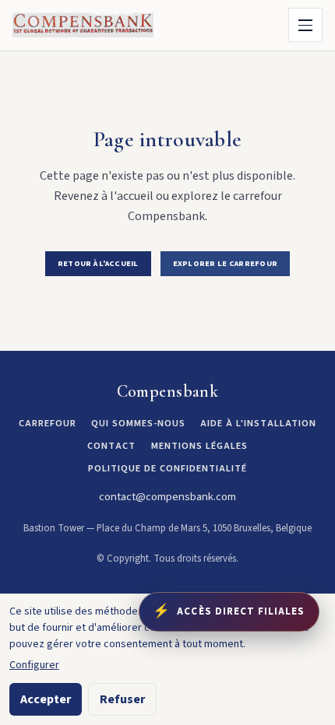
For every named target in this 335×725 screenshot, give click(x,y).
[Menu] (305, 25)
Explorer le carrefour (225, 263)
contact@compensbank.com (167, 497)
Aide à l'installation (258, 423)
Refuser (122, 699)
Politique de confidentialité (167, 468)
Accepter (45, 699)
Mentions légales (199, 446)
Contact (111, 446)
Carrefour (47, 423)
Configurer (34, 665)
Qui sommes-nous (138, 423)
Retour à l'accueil (98, 263)
